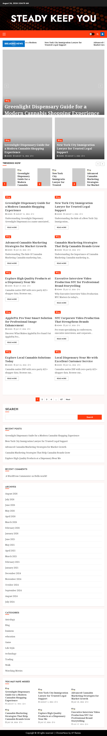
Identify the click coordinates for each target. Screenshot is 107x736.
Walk (7, 665)
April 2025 (10, 550)
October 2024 (12, 584)
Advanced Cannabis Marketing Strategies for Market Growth (58, 180)
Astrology (10, 619)
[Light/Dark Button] (92, 34)
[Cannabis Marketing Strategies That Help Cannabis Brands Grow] (78, 177)
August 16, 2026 (22, 156)
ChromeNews (62, 732)
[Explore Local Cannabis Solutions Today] (28, 352)
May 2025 (10, 544)
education (10, 636)
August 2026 (11, 493)
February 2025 (12, 562)
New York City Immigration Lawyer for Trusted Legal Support (76, 148)
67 (61, 399)
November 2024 (13, 579)
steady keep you (53, 18)
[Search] (97, 34)
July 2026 (9, 499)
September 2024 (13, 590)
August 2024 (11, 596)
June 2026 (10, 505)
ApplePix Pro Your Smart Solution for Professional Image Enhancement (28, 321)
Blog (7, 100)
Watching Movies (13, 670)
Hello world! (40, 476)
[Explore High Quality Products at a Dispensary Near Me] (28, 273)
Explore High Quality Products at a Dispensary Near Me (28, 280)
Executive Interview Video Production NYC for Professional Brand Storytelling (77, 282)
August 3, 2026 (73, 156)
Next (68, 399)
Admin (9, 156)
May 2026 (10, 510)
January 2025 (11, 567)
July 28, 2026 (21, 250)
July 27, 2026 (21, 286)
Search (11, 409)
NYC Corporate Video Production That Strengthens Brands (77, 319)
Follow (102, 34)
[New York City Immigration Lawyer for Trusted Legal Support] (9, 177)
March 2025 (11, 556)
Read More (12, 227)
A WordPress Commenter (18, 476)
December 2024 (13, 573)
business (9, 630)
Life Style (10, 648)
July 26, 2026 (21, 365)
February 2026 (12, 527)
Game (8, 642)
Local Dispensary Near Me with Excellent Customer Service (76, 359)
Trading (9, 659)
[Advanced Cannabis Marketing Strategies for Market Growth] (43, 177)
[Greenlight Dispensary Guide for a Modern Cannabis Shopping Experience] (53, 85)
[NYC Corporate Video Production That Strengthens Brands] (78, 312)
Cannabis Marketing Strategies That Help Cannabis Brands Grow (93, 182)
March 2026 (11, 522)
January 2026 (11, 533)
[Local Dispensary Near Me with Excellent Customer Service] (78, 352)
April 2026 (10, 516)
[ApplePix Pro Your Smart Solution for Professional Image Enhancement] (28, 312)
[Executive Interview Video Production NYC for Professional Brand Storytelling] (78, 273)
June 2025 (10, 539)
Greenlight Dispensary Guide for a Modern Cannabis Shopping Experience (52, 109)
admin (61, 156)
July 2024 (9, 601)
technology (10, 653)
